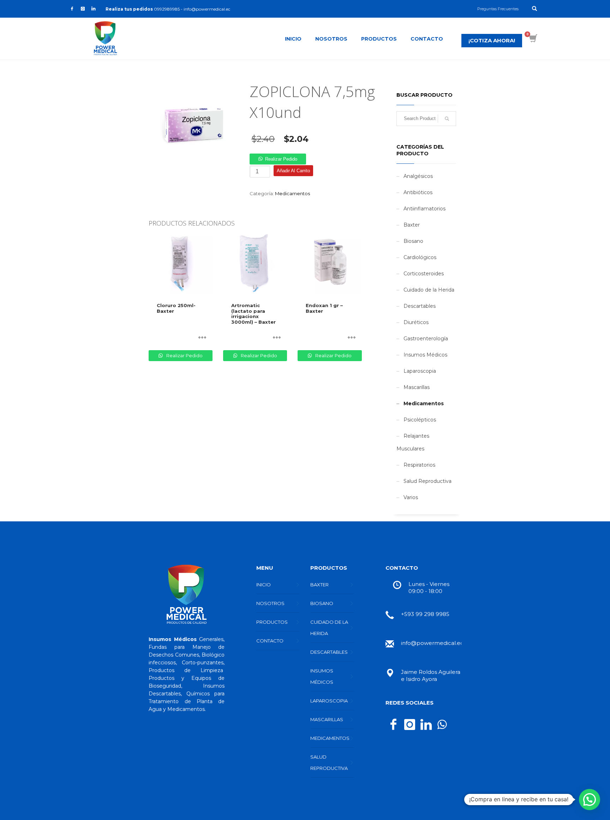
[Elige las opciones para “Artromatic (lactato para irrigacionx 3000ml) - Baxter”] (276, 347)
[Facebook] (72, 9)
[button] (278, 159)
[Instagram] (82, 9)
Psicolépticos (419, 420)
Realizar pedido (281, 159)
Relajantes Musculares (412, 442)
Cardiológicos (419, 257)
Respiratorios (419, 465)
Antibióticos (417, 192)
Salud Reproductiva (427, 481)
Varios (410, 497)
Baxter (411, 225)
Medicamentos (292, 193)
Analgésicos (418, 176)
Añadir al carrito (293, 170)
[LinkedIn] (93, 9)
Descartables (419, 306)
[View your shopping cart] (534, 39)
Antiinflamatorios (424, 208)
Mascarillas (416, 387)
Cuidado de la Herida (428, 290)
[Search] (447, 118)
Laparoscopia (419, 371)
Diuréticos (416, 322)
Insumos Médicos (425, 355)
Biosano (413, 241)
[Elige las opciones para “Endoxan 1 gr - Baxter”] (351, 347)
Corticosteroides (423, 273)
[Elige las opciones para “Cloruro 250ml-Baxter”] (202, 347)
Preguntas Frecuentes (498, 8)
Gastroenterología (425, 338)
